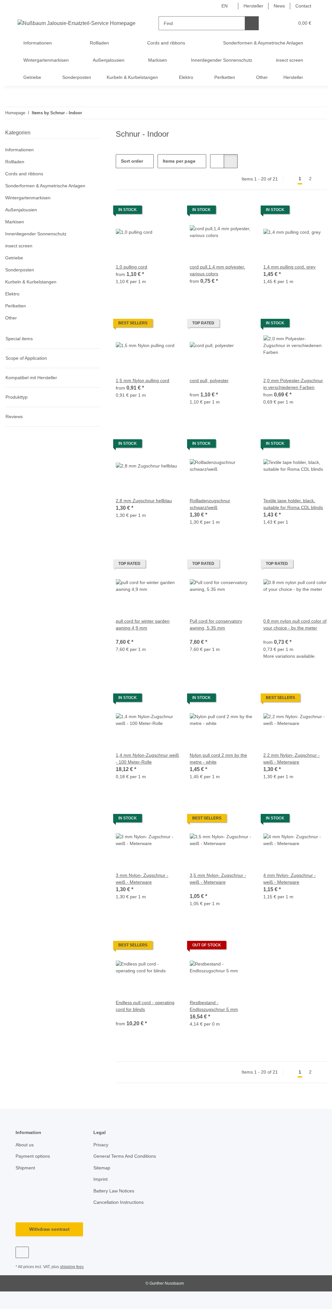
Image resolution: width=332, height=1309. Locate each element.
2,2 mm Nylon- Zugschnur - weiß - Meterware (291, 759)
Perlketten (15, 305)
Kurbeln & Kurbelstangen (30, 281)
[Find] (252, 23)
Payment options (33, 1156)
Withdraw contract (49, 1229)
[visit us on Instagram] (22, 1252)
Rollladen (14, 161)
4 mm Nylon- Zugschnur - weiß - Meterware (289, 879)
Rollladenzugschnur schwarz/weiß (210, 504)
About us (25, 1144)
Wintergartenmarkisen (28, 197)
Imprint (100, 1179)
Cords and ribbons (24, 173)
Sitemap (101, 1167)
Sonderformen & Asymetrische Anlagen (45, 185)
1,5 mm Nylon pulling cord (142, 380)
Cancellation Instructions (118, 1202)
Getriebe (14, 257)
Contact (303, 5)
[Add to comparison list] (316, 211)
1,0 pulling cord (131, 266)
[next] (321, 178)
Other (11, 317)
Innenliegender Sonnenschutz (35, 233)
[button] (276, 23)
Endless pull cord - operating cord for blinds (145, 1006)
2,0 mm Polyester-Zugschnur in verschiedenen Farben (293, 384)
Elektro (12, 293)
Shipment (25, 1167)
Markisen (14, 221)
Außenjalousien (21, 209)
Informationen (19, 149)
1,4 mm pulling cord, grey (289, 266)
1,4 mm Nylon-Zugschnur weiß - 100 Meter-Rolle (147, 759)
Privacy (100, 1144)
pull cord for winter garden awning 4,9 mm (143, 624)
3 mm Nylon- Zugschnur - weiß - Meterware (142, 879)
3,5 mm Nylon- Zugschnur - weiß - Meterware (218, 879)
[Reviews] (199, 387)
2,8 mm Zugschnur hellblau (144, 500)
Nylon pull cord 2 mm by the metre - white (218, 759)
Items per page (179, 161)
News (279, 5)
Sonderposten (19, 269)
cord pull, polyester (209, 380)
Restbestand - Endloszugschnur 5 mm (214, 1006)
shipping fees (72, 1267)
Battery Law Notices (113, 1190)
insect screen (18, 245)
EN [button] (224, 5)
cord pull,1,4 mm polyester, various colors (217, 270)
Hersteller (253, 5)
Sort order (132, 161)
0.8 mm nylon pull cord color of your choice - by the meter (294, 624)
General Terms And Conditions (124, 1156)
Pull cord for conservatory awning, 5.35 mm (216, 624)
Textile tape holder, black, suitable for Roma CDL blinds (293, 504)
